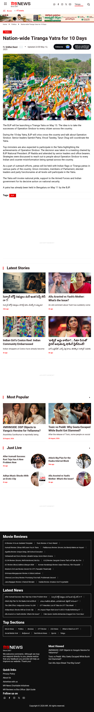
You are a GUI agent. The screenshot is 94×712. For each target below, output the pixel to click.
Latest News (13, 590)
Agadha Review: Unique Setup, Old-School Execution (24, 552)
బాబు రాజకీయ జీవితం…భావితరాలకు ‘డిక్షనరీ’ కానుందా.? (59, 601)
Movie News (9, 629)
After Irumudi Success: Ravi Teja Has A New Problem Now (26, 597)
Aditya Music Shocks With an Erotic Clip (19, 610)
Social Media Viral (11, 633)
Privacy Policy (9, 674)
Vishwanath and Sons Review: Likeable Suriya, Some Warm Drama (29, 556)
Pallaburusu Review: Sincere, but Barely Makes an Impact (63, 547)
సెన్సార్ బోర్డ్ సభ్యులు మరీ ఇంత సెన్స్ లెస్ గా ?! (66, 597)
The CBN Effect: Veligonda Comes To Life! (20, 605)
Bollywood (26, 633)
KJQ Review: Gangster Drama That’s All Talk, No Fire (62, 560)
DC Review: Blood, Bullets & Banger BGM (19, 565)
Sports (53, 633)
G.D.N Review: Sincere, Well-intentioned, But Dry (22, 560)
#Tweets (20, 10)
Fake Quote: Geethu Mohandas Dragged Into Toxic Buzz (64, 614)
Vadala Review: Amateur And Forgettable (53, 582)
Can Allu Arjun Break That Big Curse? (64, 663)
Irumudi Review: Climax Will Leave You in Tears (22, 547)
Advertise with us (10, 681)
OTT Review (42, 629)
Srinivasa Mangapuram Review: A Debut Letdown (23, 573)
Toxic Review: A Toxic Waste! (47, 543)
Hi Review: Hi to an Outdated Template (18, 543)
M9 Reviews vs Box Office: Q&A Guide (19, 689)
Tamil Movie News (40, 633)
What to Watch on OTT (70, 629)
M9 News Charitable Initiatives (16, 685)
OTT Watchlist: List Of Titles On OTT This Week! (57, 605)
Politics (14, 24)
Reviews (31, 629)
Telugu (78, 4)
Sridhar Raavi (12, 47)
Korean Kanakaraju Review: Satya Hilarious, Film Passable (59, 565)
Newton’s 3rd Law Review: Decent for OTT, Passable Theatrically (28, 569)
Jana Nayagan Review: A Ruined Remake (19, 582)
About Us (7, 678)
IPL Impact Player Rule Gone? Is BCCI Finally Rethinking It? (59, 610)
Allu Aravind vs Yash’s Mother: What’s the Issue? (22, 614)
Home (5, 24)
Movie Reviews (15, 536)
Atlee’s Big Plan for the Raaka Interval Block (20, 601)
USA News (54, 629)
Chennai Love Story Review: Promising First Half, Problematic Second (30, 578)
